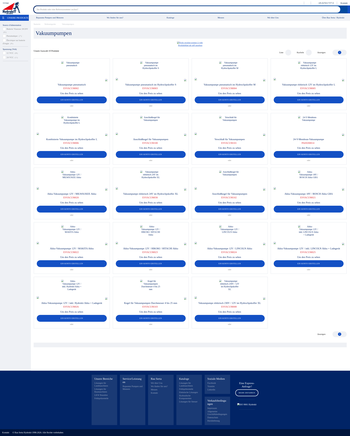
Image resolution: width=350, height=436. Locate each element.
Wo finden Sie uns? (115, 17)
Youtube (211, 386)
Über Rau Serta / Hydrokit (333, 17)
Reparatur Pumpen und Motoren (50, 17)
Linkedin (211, 389)
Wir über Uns (273, 17)
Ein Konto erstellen (72, 100)
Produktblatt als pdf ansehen (190, 45)
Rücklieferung (213, 421)
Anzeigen (321, 52)
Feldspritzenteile (101, 398)
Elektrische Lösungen (188, 392)
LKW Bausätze (101, 395)
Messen (221, 17)
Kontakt (344, 3)
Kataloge (170, 17)
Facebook (211, 383)
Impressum (212, 408)
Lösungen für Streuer (188, 401)
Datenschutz (212, 417)
